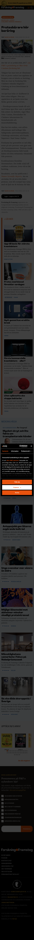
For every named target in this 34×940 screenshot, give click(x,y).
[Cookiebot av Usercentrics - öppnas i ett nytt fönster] (20, 446)
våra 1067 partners (13, 460)
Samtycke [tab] (5, 451)
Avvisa (17, 492)
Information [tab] (14, 451)
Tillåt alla (17, 482)
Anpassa (16, 487)
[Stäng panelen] (31, 446)
